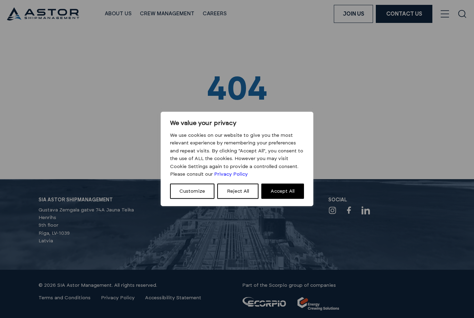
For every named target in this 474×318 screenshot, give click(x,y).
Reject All (238, 191)
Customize (192, 191)
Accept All (283, 191)
